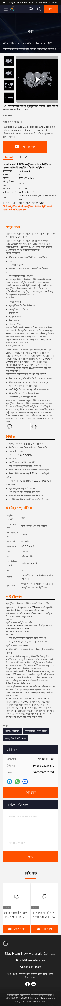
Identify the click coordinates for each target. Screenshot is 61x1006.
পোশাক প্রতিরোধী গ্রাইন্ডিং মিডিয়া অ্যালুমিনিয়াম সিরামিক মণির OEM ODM (15, 915)
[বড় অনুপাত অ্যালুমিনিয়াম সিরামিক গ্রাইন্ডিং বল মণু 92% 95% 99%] (44, 896)
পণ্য (12, 43)
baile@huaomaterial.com (19, 2)
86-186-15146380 (48, 2)
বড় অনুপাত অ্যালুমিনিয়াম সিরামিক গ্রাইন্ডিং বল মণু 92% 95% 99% (43, 915)
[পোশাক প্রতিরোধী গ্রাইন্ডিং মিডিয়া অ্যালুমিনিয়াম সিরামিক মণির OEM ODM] (16, 896)
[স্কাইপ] (9, 781)
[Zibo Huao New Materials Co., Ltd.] (17, 9)
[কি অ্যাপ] (17, 781)
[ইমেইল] (25, 781)
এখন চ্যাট (30, 792)
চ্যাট (51, 8)
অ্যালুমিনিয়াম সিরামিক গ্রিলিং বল (30, 43)
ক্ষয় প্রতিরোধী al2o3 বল (15, 738)
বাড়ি (4, 43)
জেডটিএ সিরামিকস (12, 731)
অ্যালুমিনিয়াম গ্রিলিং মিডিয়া (36, 731)
